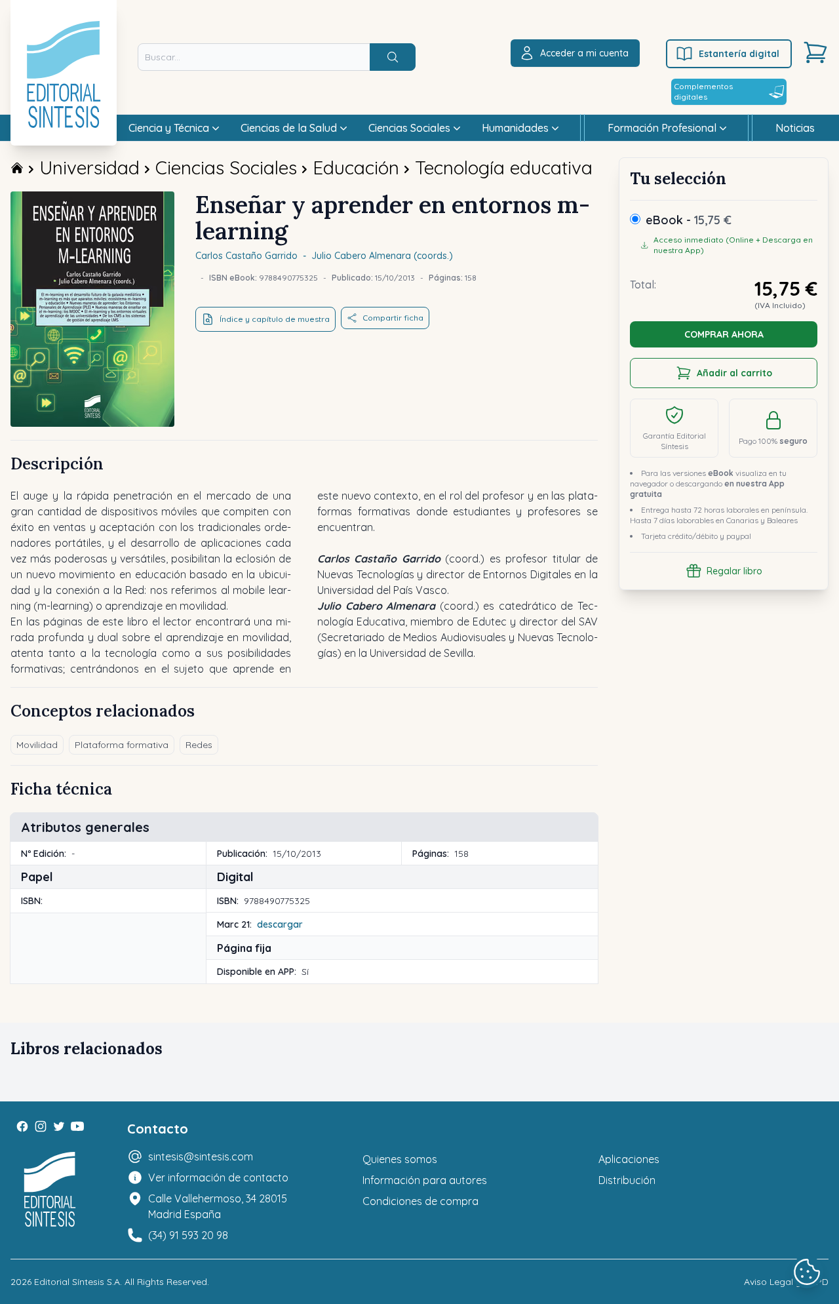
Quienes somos (399, 1159)
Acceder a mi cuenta (584, 53)
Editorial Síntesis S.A (77, 1282)
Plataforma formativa (121, 745)
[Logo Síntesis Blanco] (50, 1189)
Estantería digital (739, 54)
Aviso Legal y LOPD (786, 1282)
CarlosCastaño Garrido (246, 256)
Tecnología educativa (504, 167)
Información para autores (424, 1180)
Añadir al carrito (734, 373)
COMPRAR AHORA (724, 334)
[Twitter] (59, 1126)
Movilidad (37, 745)
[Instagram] (40, 1126)
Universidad (89, 167)
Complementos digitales (703, 91)
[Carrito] (815, 52)
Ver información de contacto (218, 1177)
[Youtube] (77, 1126)
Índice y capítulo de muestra (275, 319)
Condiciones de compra (420, 1201)
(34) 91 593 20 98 (188, 1235)
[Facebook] (22, 1126)
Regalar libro (734, 571)
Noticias (795, 127)
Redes (198, 745)
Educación (356, 167)
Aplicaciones (628, 1159)
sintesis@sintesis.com (200, 1156)
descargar (280, 924)
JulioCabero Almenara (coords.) (382, 256)
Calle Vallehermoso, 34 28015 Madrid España (217, 1206)
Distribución (626, 1180)
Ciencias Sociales (226, 167)
